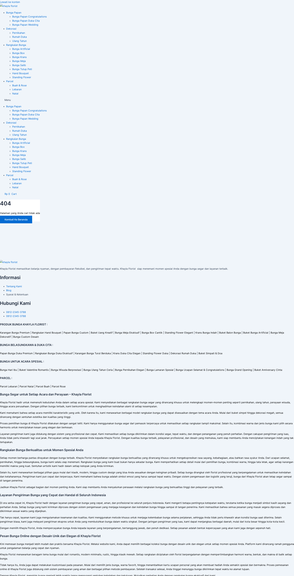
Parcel (9, 81)
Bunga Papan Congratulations (29, 16)
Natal (15, 93)
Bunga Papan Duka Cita (26, 20)
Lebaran (17, 89)
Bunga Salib (19, 65)
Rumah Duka (19, 36)
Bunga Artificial (21, 48)
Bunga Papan (13, 12)
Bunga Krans (19, 57)
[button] (147, 100)
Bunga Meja (19, 61)
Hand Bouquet (20, 73)
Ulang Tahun (19, 40)
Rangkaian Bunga (16, 44)
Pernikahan (18, 32)
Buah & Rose (19, 85)
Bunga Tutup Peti (22, 69)
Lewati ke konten (10, 2)
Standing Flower (21, 77)
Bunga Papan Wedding (25, 24)
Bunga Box (18, 53)
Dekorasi (11, 28)
